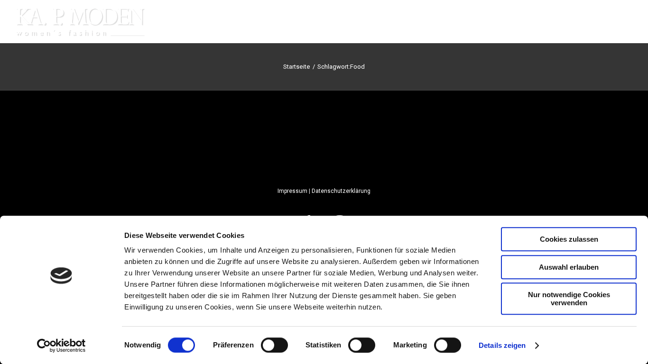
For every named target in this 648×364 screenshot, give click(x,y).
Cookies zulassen (569, 239)
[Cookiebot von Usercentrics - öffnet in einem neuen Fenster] (61, 345)
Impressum (292, 191)
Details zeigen (502, 345)
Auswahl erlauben (569, 267)
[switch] (274, 345)
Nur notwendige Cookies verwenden (569, 299)
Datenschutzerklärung (341, 191)
